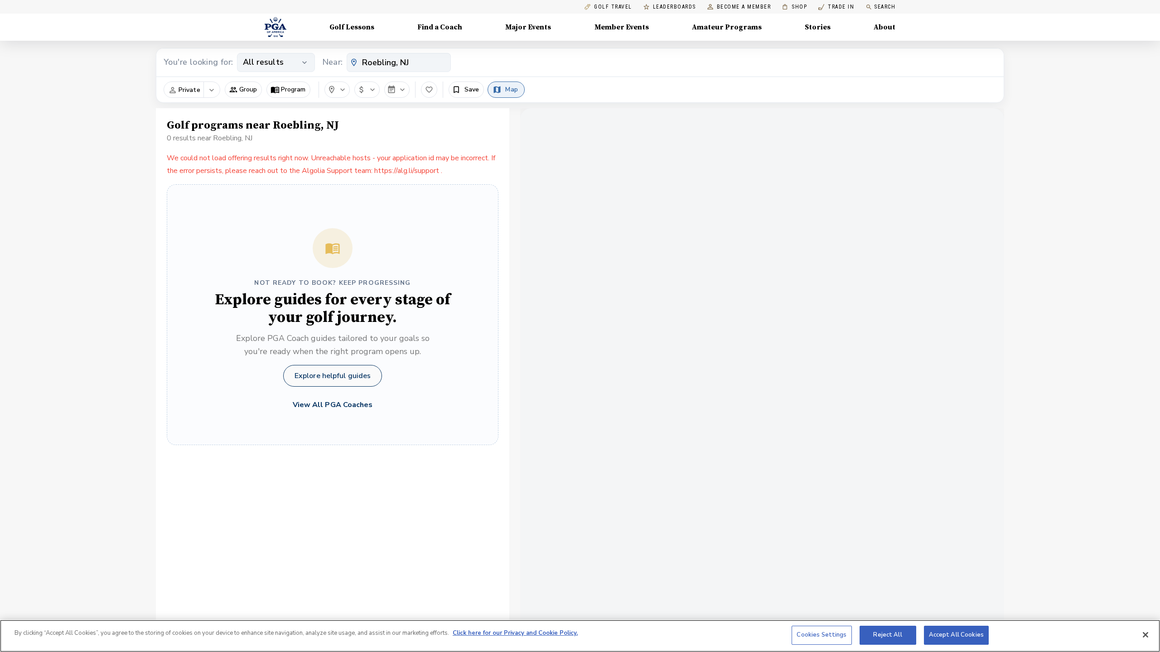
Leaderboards (674, 7)
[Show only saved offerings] (429, 90)
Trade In (836, 7)
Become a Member (744, 7)
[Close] (1145, 635)
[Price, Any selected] (367, 90)
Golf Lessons (351, 27)
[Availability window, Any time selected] (397, 90)
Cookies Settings (821, 635)
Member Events (621, 27)
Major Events (528, 27)
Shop (794, 7)
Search (884, 7)
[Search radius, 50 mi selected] (337, 90)
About (884, 27)
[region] (580, 636)
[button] (243, 90)
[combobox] (399, 62)
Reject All (887, 635)
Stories (818, 27)
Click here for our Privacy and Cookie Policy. (515, 633)
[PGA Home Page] (275, 27)
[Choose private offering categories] (211, 90)
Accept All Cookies (956, 635)
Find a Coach (439, 27)
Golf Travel (613, 7)
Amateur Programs (727, 27)
